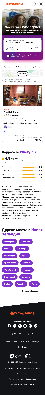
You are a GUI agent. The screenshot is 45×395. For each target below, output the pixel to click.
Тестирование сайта (17, 379)
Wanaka (21, 284)
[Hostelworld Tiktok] (35, 326)
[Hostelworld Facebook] (9, 326)
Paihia (34, 284)
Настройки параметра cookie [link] (22, 384)
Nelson (7, 249)
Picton (7, 284)
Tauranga (22, 249)
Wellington (9, 242)
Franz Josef (9, 277)
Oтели (22, 342)
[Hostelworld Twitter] (14, 326)
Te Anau (27, 270)
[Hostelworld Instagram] (20, 326)
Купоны (27, 374)
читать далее (31, 81)
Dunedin (26, 277)
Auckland (25, 242)
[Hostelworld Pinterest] (30, 326)
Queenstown (10, 263)
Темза (24, 256)
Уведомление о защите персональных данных (22, 368)
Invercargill (9, 256)
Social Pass (22, 347)
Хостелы (14, 342)
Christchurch (10, 270)
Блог (8, 342)
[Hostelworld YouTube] (25, 326)
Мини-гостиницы (32, 342)
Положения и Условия (14, 374)
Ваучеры (35, 374)
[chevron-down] (22, 160)
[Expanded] (4, 67)
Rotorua (26, 263)
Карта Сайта (31, 379)
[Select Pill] (36, 4)
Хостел (6, 109)
